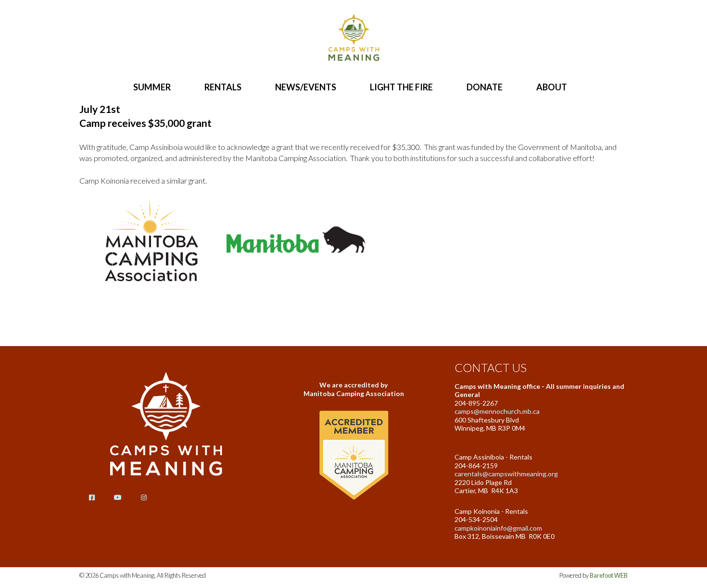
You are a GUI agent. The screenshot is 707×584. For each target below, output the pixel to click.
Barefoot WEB (609, 575)
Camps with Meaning (353, 39)
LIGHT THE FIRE (401, 87)
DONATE (485, 87)
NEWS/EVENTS (305, 87)
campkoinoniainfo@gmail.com (498, 528)
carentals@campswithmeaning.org (506, 474)
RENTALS (222, 87)
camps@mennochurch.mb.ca (497, 411)
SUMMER (152, 87)
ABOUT (551, 87)
